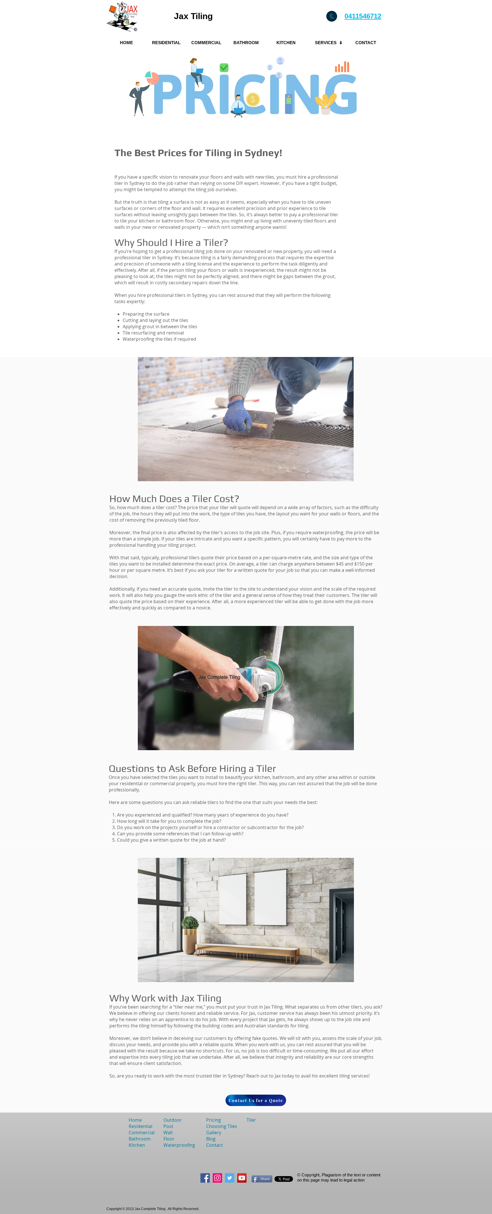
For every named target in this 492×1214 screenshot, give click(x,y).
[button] (326, 43)
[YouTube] (242, 1178)
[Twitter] (229, 1178)
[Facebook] (205, 1178)
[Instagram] (217, 1178)
